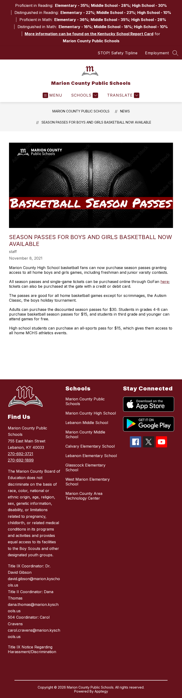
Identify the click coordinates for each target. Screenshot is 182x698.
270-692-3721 (20, 453)
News (125, 111)
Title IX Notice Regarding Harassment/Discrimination (32, 649)
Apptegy (101, 691)
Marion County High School (90, 413)
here (164, 281)
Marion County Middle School (85, 434)
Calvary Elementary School (90, 446)
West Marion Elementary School (87, 481)
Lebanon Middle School (86, 422)
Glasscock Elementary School (85, 467)
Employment (157, 53)
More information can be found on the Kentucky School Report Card (89, 33)
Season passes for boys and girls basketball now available (96, 122)
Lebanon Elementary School (91, 455)
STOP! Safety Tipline (117, 53)
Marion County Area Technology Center (83, 496)
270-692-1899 (21, 460)
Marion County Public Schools (80, 111)
